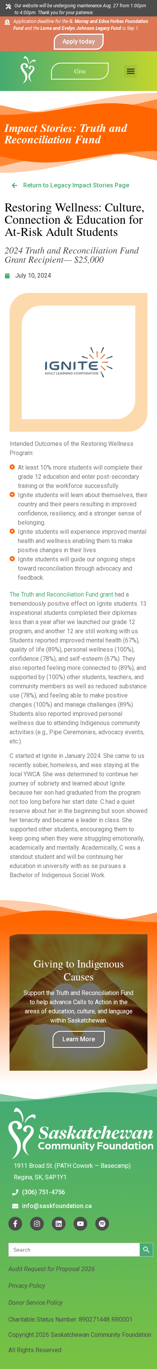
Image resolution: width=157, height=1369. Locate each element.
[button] (130, 71)
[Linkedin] (59, 1224)
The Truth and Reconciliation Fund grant (61, 594)
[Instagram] (37, 1224)
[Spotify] (102, 1224)
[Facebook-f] (15, 1224)
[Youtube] (80, 1224)
